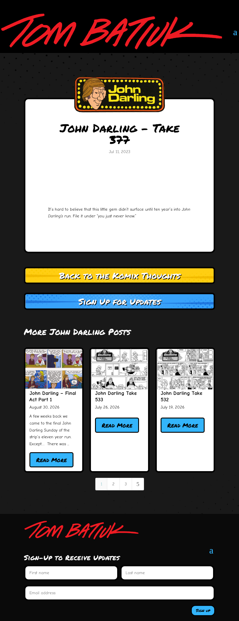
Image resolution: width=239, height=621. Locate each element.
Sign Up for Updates (119, 301)
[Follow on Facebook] (175, 4)
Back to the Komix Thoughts (119, 275)
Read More (51, 460)
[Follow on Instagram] (186, 4)
